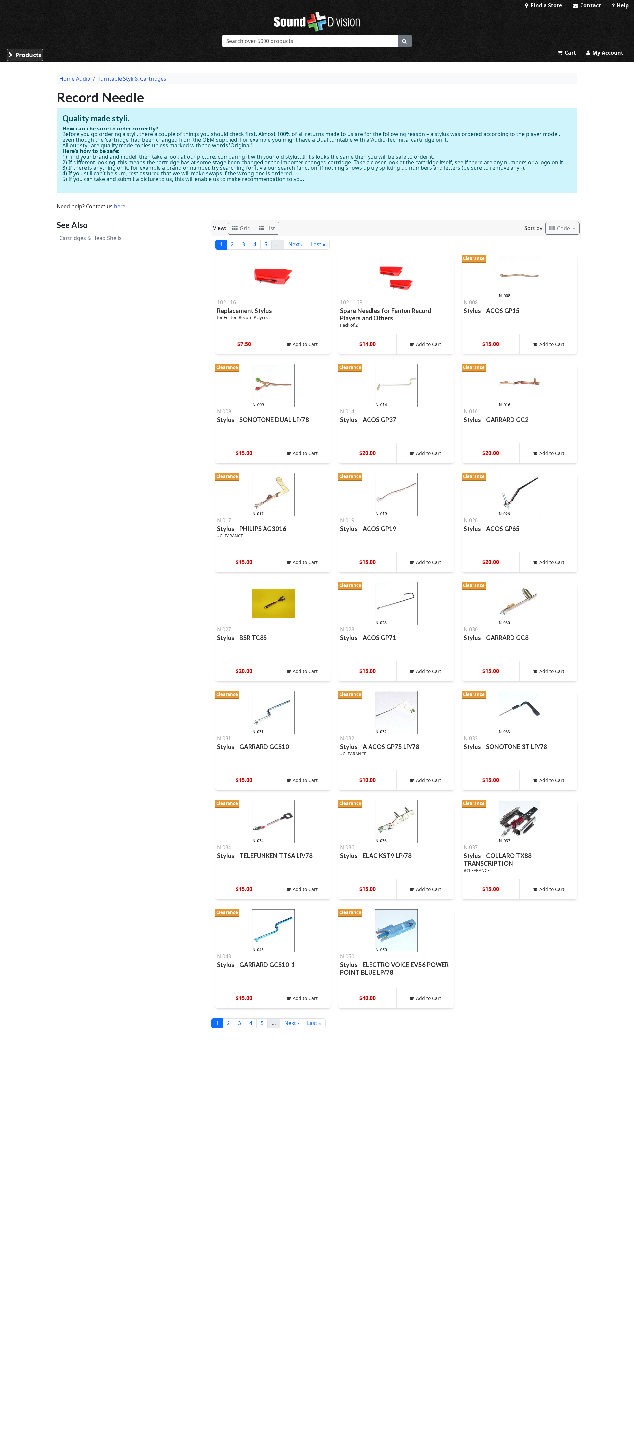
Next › (295, 244)
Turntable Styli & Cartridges (132, 78)
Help (622, 5)
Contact (590, 5)
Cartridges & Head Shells (90, 238)
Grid (244, 228)
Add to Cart (304, 344)
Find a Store (545, 5)
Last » (318, 244)
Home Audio (74, 78)
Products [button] (28, 55)
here (119, 206)
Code (563, 228)
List (270, 228)
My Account (607, 52)
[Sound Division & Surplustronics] (317, 21)
